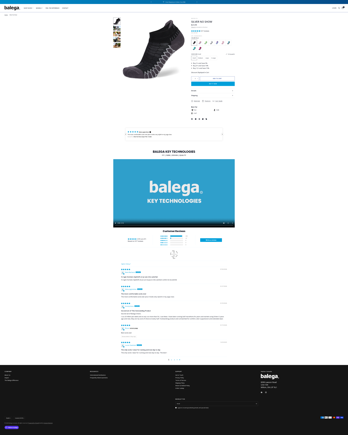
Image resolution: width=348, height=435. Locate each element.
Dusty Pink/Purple (200, 42)
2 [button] (171, 360)
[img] (125, 269)
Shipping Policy (180, 383)
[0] (342, 8)
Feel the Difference (52, 8)
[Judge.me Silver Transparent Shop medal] (174, 254)
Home (6, 15)
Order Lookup (179, 388)
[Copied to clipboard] (207, 119)
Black (194, 42)
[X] (196, 119)
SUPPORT (178, 371)
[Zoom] (182, 21)
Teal (194, 48)
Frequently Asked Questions (99, 378)
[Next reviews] (222, 134)
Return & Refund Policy (182, 385)
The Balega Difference (11, 380)
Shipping (193, 27)
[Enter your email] (256, 404)
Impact (7, 378)
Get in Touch (179, 375)
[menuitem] (28, 8)
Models (39, 8)
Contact (65, 8)
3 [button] (174, 360)
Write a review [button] (211, 240)
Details (193, 91)
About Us (7, 375)
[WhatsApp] (203, 119)
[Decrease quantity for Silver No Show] (192, 78)
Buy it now (213, 84)
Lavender (217, 42)
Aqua (228, 42)
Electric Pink (200, 48)
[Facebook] (192, 119)
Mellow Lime (205, 42)
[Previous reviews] (126, 134)
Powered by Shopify (33, 423)
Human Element (48, 423)
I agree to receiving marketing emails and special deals (193, 408)
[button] (196, 31)
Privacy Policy (179, 378)
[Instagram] (267, 392)
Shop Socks (28, 8)
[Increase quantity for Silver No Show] (197, 78)
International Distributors (98, 375)
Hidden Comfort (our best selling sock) (175, 2)
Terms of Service (180, 380)
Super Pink (223, 42)
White (211, 42)
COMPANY (8, 371)
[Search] (339, 8)
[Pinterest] (200, 119)
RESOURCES (94, 371)
